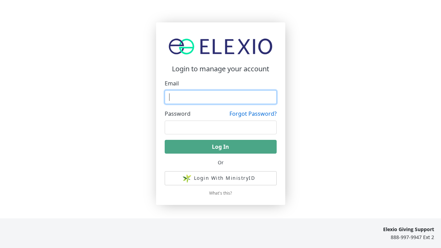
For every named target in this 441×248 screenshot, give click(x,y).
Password (178, 113)
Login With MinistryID (224, 178)
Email (172, 83)
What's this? (220, 193)
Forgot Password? (253, 113)
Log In (220, 147)
